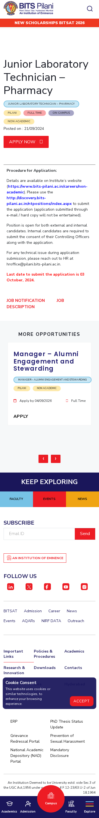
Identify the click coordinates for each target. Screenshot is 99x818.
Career (54, 611)
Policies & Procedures (44, 654)
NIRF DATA (51, 620)
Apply (21, 416)
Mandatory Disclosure (59, 752)
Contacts (73, 667)
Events (9, 620)
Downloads (45, 667)
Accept (81, 701)
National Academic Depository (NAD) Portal (26, 755)
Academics (74, 651)
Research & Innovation (14, 670)
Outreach (76, 620)
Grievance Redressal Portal (25, 738)
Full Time (35, 113)
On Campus (61, 113)
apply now (23, 142)
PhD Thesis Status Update (66, 724)
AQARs (28, 620)
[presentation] (43, 459)
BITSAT (10, 611)
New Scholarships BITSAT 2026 (49, 22)
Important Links (13, 654)
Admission (33, 611)
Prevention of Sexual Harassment (67, 738)
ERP (13, 721)
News (72, 611)
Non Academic (19, 121)
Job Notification (26, 300)
